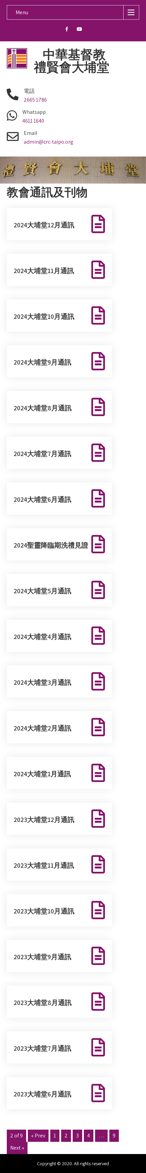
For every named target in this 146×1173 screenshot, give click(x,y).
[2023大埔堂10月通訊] (98, 910)
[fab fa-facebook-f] (67, 30)
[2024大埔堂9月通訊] (98, 361)
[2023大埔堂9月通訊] (98, 956)
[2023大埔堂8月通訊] (98, 1001)
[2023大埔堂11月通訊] (98, 864)
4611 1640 (33, 120)
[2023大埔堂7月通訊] (98, 1047)
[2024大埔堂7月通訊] (98, 453)
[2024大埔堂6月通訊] (98, 498)
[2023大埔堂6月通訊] (98, 1093)
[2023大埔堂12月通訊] (98, 818)
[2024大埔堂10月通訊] (98, 315)
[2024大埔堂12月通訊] (98, 224)
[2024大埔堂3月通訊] (98, 681)
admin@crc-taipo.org (48, 141)
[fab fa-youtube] (80, 30)
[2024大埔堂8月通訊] (98, 407)
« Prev (38, 1135)
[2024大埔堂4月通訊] (98, 635)
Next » (17, 1147)
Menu (22, 12)
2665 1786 (35, 99)
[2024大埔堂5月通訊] (98, 590)
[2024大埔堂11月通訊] (98, 270)
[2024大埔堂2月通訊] (98, 727)
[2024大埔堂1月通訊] (98, 773)
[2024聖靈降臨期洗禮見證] (98, 544)
